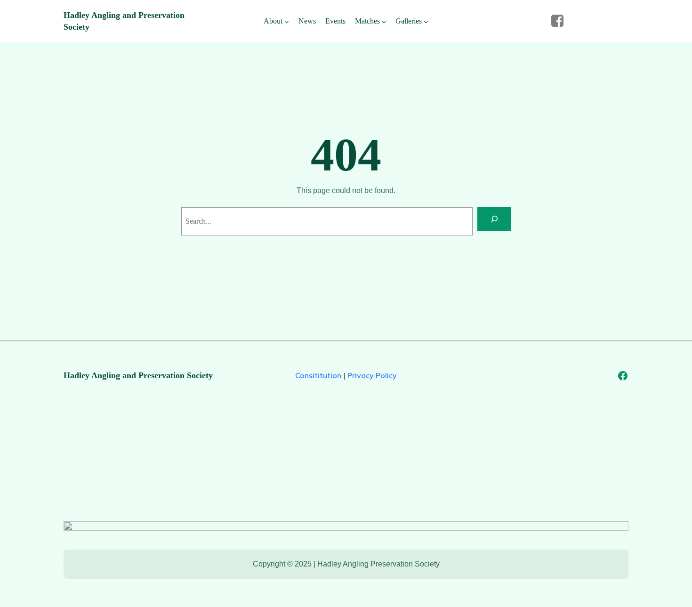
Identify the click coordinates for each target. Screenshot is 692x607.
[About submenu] (286, 21)
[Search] (494, 218)
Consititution (318, 375)
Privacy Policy (372, 375)
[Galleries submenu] (426, 21)
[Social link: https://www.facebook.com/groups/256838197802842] (561, 21)
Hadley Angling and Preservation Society (138, 375)
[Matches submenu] (384, 21)
